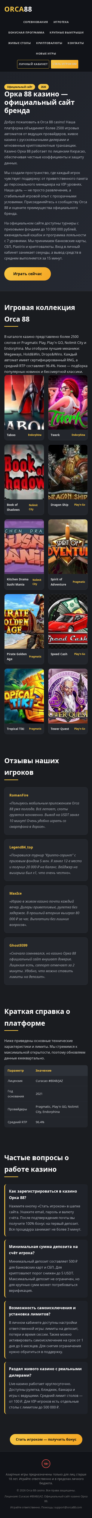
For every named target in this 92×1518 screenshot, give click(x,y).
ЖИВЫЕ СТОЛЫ (19, 43)
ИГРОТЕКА (61, 22)
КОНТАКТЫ (76, 43)
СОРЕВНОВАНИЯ (35, 22)
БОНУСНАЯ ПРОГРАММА (26, 32)
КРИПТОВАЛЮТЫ (49, 43)
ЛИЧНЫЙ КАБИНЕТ (33, 64)
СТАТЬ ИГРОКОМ (64, 64)
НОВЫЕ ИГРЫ (46, 53)
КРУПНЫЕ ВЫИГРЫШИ (67, 32)
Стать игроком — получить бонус (46, 1439)
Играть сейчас (27, 273)
